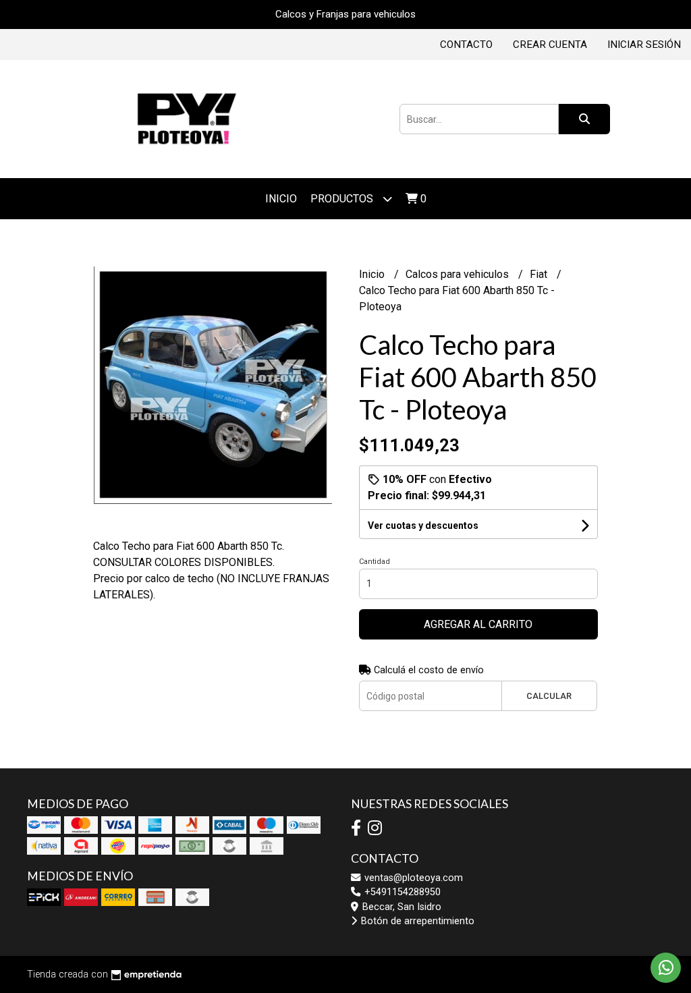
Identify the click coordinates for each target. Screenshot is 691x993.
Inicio (281, 198)
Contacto (466, 44)
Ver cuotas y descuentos (423, 525)
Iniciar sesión (644, 44)
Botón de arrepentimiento (416, 921)
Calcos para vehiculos (459, 274)
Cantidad (374, 561)
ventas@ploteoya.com (412, 878)
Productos (343, 198)
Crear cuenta (550, 44)
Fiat (540, 274)
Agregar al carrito (478, 624)
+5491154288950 (401, 892)
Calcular (549, 696)
